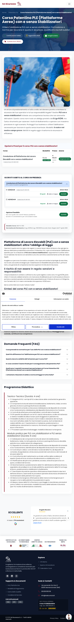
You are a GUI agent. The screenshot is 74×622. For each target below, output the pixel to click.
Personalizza (36, 327)
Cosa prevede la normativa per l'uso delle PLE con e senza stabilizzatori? (33, 350)
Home (4, 12)
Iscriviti (63, 194)
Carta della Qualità (14, 592)
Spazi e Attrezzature (47, 565)
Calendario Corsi (46, 568)
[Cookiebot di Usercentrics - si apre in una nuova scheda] (64, 293)
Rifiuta (13, 327)
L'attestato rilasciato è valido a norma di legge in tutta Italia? (30, 375)
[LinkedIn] (12, 576)
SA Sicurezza (9, 3)
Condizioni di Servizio (14, 595)
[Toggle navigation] (69, 4)
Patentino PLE (13, 12)
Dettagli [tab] (37, 299)
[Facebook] (7, 576)
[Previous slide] (34, 518)
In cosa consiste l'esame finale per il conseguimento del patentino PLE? (33, 364)
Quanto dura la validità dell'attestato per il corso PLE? (27, 359)
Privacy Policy (54, 618)
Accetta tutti (60, 327)
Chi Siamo (43, 562)
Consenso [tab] (13, 299)
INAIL (8, 602)
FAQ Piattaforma (13, 585)
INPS (14, 602)
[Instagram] (16, 576)
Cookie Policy (64, 618)
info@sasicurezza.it (48, 595)
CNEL (20, 602)
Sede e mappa (53, 194)
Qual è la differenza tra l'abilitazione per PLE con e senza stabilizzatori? (33, 354)
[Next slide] (68, 518)
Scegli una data (65, 159)
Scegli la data (53, 36)
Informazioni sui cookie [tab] (61, 299)
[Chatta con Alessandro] (69, 617)
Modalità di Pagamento (15, 589)
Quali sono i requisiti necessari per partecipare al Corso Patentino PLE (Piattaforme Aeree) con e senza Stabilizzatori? (32, 369)
